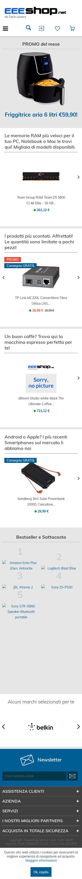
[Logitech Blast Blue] (60, 568)
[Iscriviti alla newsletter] (72, 776)
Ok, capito (41, 872)
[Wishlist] (57, 28)
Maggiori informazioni (41, 860)
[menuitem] (28, 28)
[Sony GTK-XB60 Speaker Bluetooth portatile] (21, 611)
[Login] (41, 28)
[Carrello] (72, 28)
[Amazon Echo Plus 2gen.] (21, 565)
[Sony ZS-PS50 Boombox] (60, 587)
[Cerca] (28, 28)
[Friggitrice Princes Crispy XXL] (41, 79)
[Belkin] (41, 726)
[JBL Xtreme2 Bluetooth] (21, 587)
